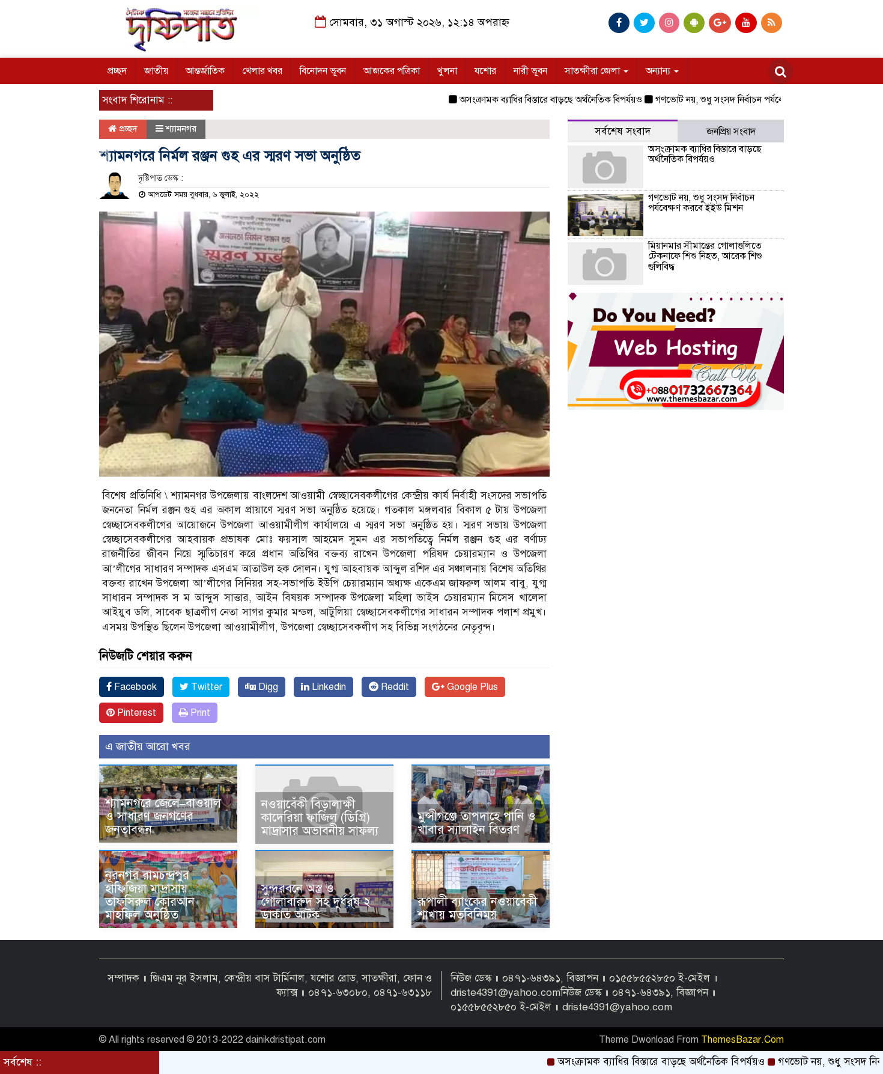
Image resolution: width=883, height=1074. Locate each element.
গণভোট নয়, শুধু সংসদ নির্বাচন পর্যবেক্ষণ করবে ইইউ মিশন (723, 100)
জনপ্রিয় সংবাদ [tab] (731, 132)
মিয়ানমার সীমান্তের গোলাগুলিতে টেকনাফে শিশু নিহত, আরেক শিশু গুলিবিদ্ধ (705, 256)
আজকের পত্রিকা (391, 71)
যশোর (485, 71)
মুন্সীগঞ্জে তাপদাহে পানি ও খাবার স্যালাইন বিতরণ (476, 823)
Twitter (205, 687)
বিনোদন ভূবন (323, 71)
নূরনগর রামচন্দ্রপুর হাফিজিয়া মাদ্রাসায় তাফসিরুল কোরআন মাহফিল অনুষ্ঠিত (150, 895)
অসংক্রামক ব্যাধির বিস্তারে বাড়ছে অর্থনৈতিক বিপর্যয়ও (517, 100)
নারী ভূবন (530, 71)
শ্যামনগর (181, 128)
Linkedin (327, 687)
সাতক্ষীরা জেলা (593, 71)
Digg (267, 687)
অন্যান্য (659, 71)
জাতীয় (156, 71)
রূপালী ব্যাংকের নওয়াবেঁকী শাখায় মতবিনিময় (477, 908)
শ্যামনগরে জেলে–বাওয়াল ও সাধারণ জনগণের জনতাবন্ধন (163, 816)
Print (199, 713)
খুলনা (447, 71)
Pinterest (135, 713)
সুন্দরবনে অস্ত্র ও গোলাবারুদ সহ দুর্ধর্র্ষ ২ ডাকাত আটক (316, 902)
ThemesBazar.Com (742, 1040)
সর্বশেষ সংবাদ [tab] (623, 131)
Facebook (134, 687)
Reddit (393, 687)
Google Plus (471, 687)
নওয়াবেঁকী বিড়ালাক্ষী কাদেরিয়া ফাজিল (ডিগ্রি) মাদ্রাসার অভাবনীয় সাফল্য (319, 817)
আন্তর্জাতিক (205, 71)
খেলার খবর (262, 71)
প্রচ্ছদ (117, 71)
